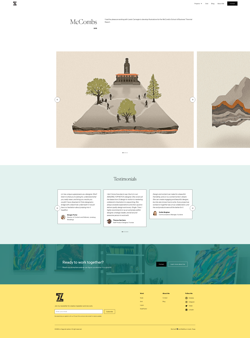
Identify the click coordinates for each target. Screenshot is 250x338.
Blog (212, 4)
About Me (220, 4)
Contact (232, 4)
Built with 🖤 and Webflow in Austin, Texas (183, 329)
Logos (142, 305)
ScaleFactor (143, 309)
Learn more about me (178, 264)
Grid (206, 4)
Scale (141, 298)
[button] (198, 3)
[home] (16, 3)
